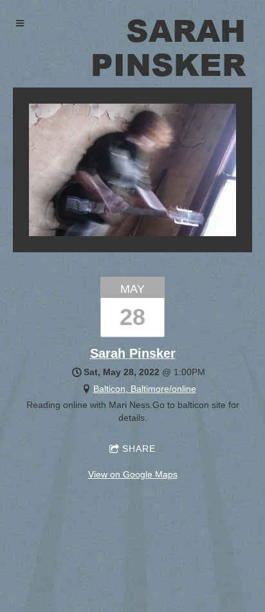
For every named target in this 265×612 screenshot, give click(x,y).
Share (139, 448)
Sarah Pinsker (133, 353)
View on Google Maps (133, 474)
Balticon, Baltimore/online (144, 389)
